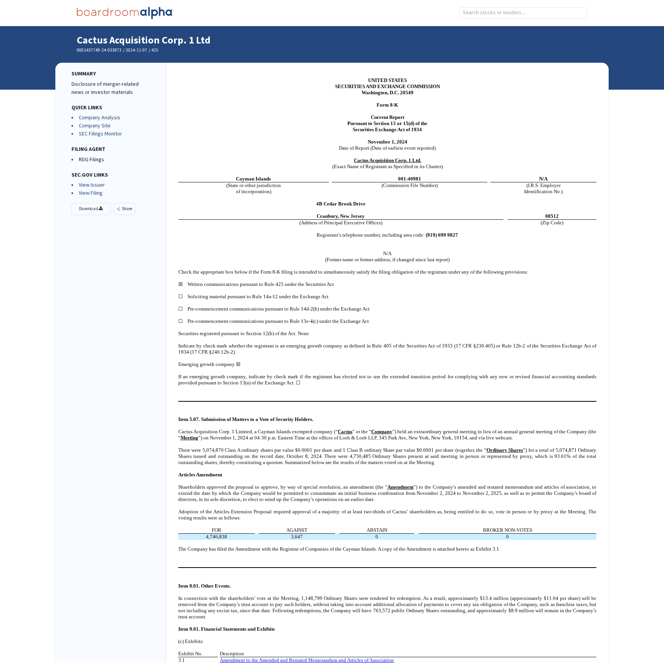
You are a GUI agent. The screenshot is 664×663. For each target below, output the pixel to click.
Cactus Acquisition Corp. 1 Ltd (144, 40)
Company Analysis (99, 117)
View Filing (91, 193)
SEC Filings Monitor (100, 133)
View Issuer (92, 185)
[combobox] (523, 13)
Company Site (95, 125)
